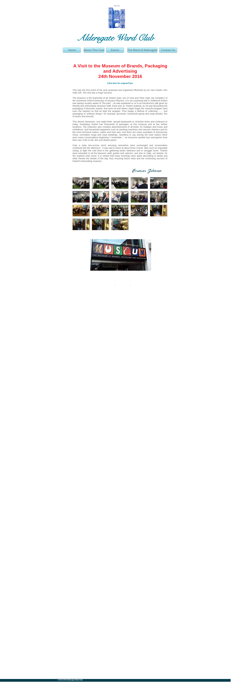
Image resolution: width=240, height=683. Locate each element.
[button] (81, 183)
